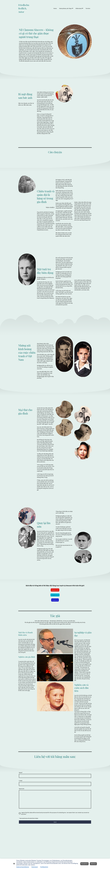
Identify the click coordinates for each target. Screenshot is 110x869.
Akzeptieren (84, 863)
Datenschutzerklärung (22, 867)
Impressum (34, 867)
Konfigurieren (44, 867)
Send (55, 822)
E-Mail (20, 780)
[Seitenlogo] (23, 14)
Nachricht (21, 788)
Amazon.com (55, 590)
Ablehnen (93, 863)
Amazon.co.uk (55, 595)
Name (21, 772)
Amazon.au (55, 600)
